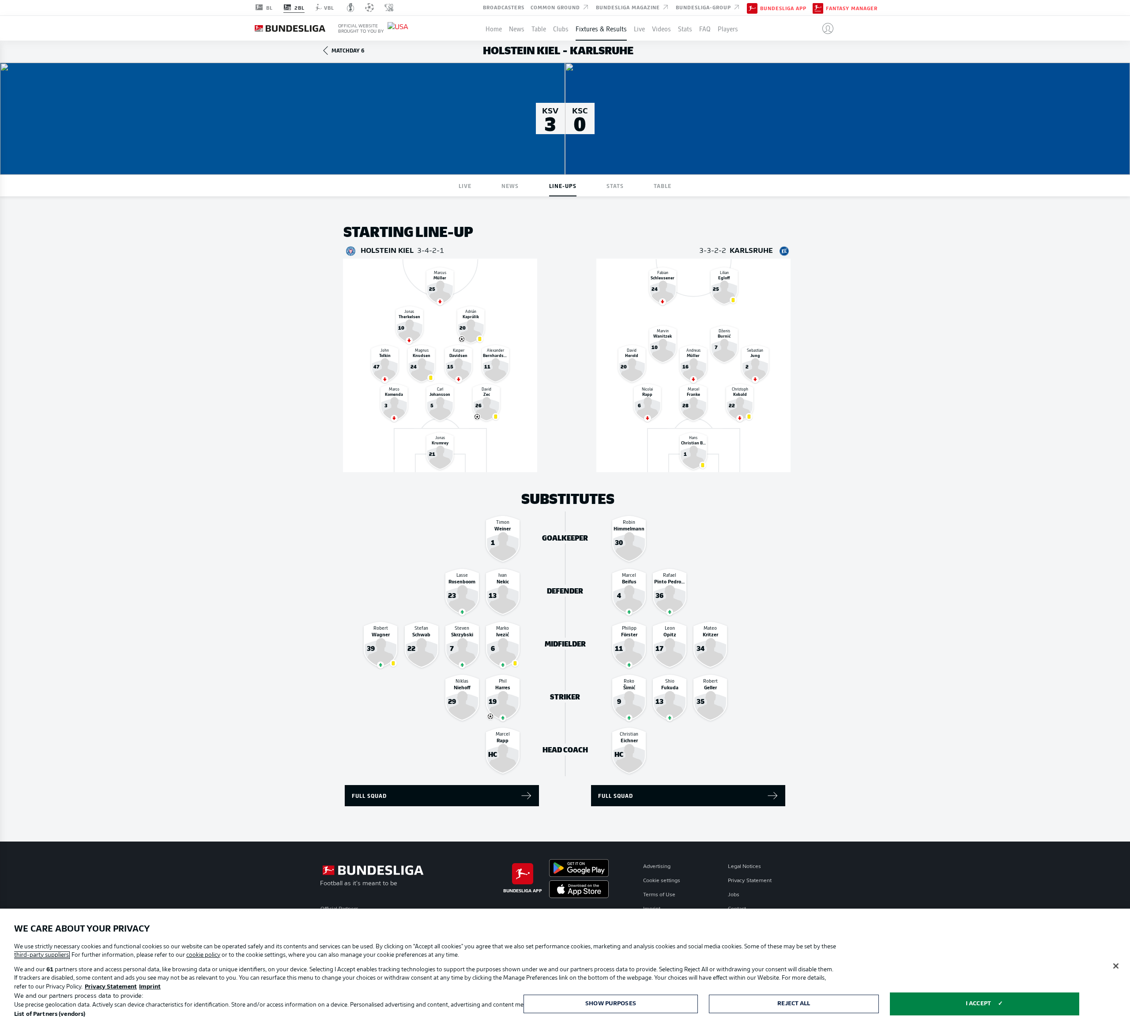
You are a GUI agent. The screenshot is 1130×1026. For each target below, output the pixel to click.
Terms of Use (659, 895)
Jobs (733, 895)
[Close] (1116, 966)
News (516, 28)
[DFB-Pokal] (350, 7)
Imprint (150, 987)
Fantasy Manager (852, 7)
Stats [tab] (615, 185)
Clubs (561, 28)
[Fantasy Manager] (818, 7)
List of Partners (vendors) (49, 1014)
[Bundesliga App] (752, 7)
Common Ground (556, 7)
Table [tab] (662, 185)
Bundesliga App (783, 7)
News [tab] (510, 185)
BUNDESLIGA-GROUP (704, 7)
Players (728, 28)
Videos (661, 28)
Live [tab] (465, 185)
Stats (685, 28)
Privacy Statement (750, 880)
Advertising (656, 866)
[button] (824, 28)
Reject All (793, 1004)
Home (494, 28)
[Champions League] (369, 7)
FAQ (705, 28)
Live (639, 28)
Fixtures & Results (601, 28)
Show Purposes (610, 1004)
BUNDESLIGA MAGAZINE (629, 7)
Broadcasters (503, 7)
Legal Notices (744, 866)
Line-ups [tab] (562, 185)
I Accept (978, 1004)
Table (538, 28)
